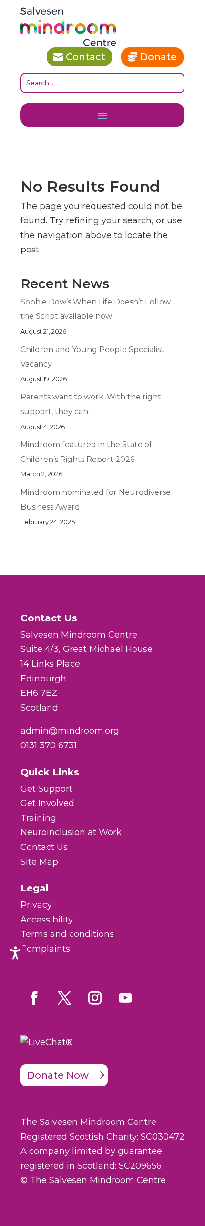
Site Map (39, 862)
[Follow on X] (64, 998)
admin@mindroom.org (69, 730)
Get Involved (47, 803)
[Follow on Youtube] (125, 998)
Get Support (46, 789)
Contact (85, 57)
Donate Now (58, 1075)
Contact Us (44, 847)
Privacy (36, 905)
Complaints (45, 948)
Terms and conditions (67, 934)
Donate (158, 57)
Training (38, 818)
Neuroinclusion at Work (71, 832)
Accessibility (46, 919)
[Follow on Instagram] (95, 998)
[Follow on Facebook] (33, 998)
